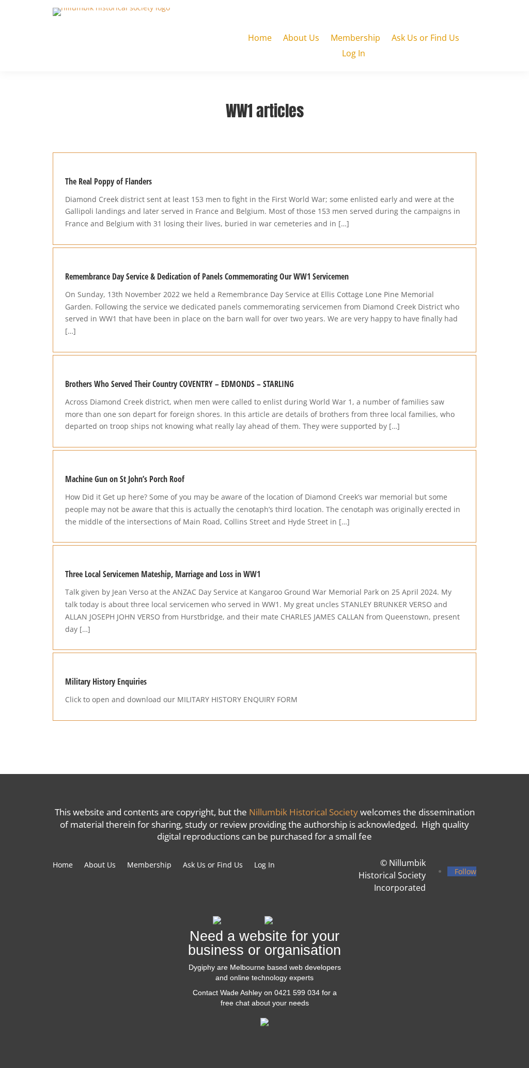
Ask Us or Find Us (425, 38)
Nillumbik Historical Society (303, 812)
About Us (301, 38)
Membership (355, 38)
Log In (353, 54)
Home (260, 38)
